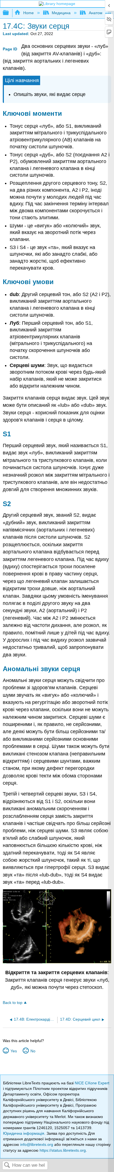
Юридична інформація (23, 1133)
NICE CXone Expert (92, 1083)
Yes (14, 1051)
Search (7, 1165)
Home (28, 13)
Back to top (12, 1003)
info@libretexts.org (36, 1144)
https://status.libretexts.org (63, 1150)
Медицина (61, 13)
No (32, 1051)
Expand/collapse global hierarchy (9, 12)
